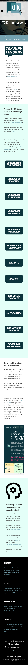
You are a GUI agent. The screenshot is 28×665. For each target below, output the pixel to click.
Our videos (7, 624)
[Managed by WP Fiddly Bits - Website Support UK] (13, 650)
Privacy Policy (13, 644)
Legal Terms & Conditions (13, 641)
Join (20, 590)
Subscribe (7, 606)
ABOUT (7, 563)
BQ (9, 89)
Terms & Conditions (13, 647)
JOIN (6, 583)
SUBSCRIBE (9, 601)
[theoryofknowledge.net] (13, 9)
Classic (15, 89)
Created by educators (10, 568)
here (13, 132)
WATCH (7, 620)
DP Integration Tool (16, 123)
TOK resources (7, 39)
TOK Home (5, 37)
